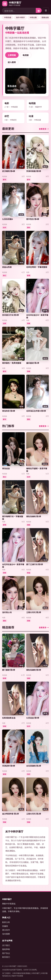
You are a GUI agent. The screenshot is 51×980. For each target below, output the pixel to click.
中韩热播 (7, 17)
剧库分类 (6, 922)
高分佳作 (6, 930)
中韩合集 (33, 17)
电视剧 (26, 55)
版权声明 (6, 949)
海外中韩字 (20, 17)
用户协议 (6, 953)
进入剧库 (12, 62)
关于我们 (6, 945)
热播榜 (5, 926)
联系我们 (6, 957)
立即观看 (12, 55)
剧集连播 (45, 17)
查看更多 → (44, 128)
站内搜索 (6, 933)
